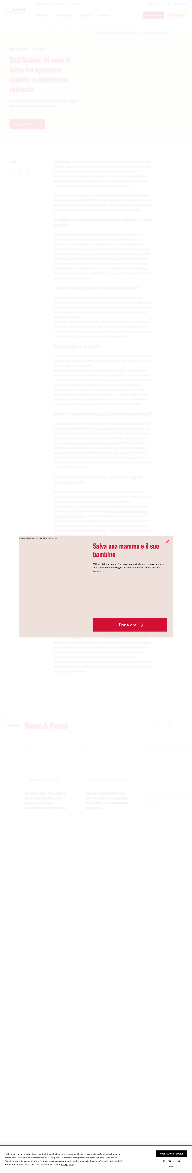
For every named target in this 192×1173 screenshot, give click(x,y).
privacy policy (67, 1164)
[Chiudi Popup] (167, 541)
